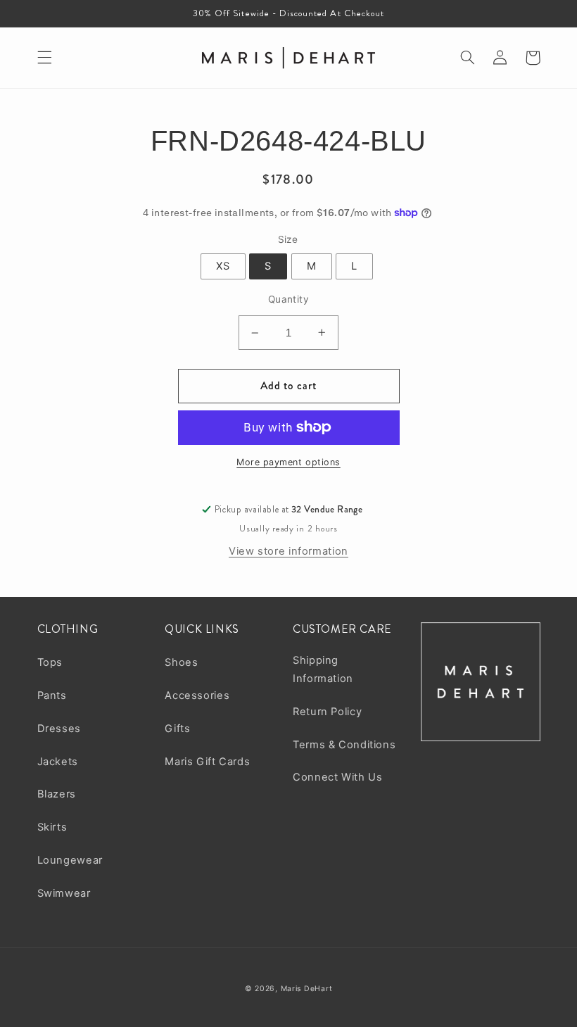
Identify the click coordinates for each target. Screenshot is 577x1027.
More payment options (288, 462)
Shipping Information (323, 669)
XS (223, 266)
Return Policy (327, 711)
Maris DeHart (307, 988)
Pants (52, 695)
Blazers (56, 794)
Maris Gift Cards (207, 761)
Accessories (197, 695)
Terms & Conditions (344, 744)
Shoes (181, 662)
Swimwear (64, 893)
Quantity (288, 299)
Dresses (59, 728)
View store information (288, 551)
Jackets (57, 761)
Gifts (177, 728)
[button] (44, 58)
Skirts (52, 827)
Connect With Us (337, 777)
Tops (50, 662)
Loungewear (70, 860)
